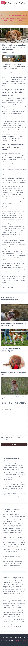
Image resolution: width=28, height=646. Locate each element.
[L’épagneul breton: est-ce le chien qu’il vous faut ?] (14, 385)
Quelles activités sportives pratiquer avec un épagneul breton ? (13, 324)
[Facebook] (14, 8)
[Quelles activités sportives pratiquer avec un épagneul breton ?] (14, 312)
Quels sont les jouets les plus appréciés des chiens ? (14, 373)
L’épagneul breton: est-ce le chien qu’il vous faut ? (14, 397)
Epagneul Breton (7, 637)
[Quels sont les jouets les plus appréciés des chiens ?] (14, 361)
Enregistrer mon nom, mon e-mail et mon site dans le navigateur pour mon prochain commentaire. (14, 437)
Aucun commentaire (8, 52)
